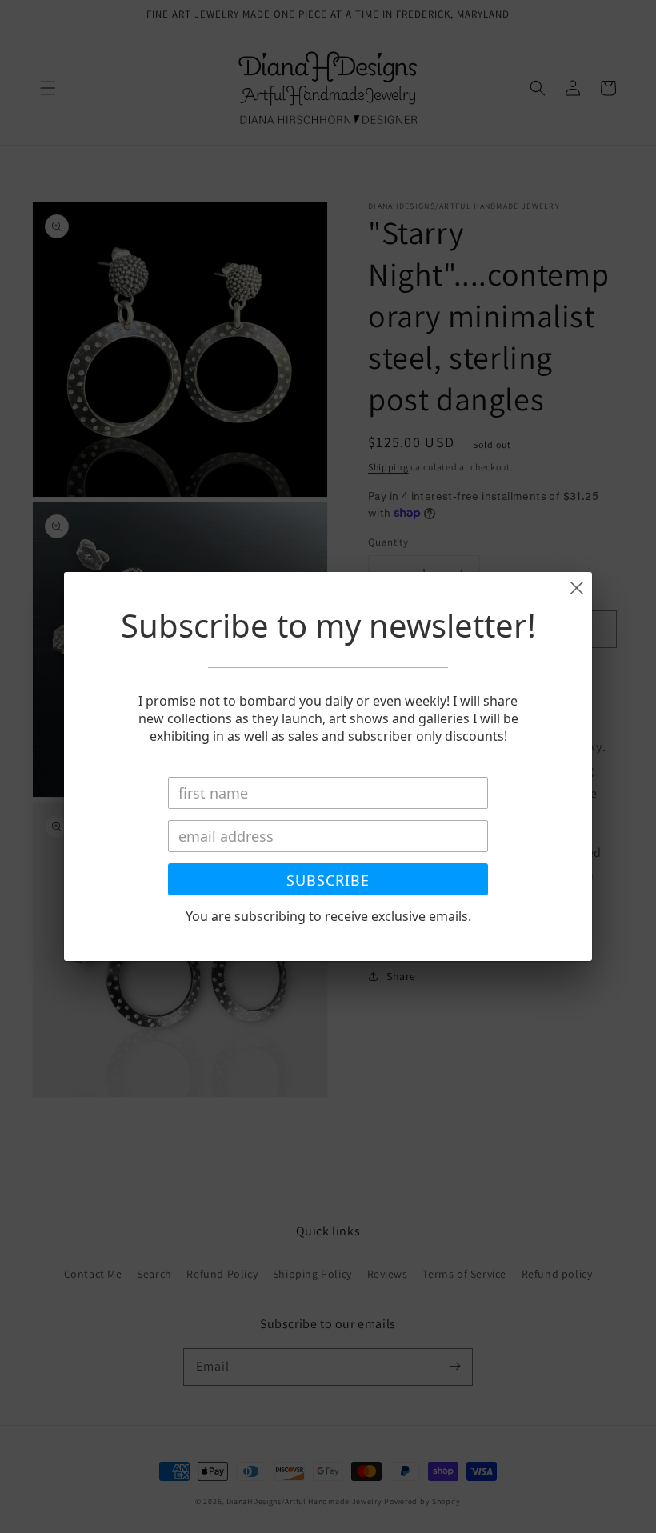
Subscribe (328, 880)
